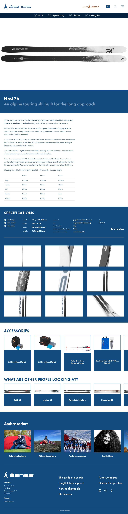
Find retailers (117, 229)
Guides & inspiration (110, 483)
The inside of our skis (71, 477)
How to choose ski (69, 488)
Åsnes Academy (108, 477)
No (108, 6)
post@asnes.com (9, 501)
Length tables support (71, 483)
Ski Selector (65, 494)
